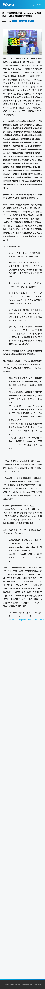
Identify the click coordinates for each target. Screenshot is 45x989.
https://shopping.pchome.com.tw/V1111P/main (26, 620)
